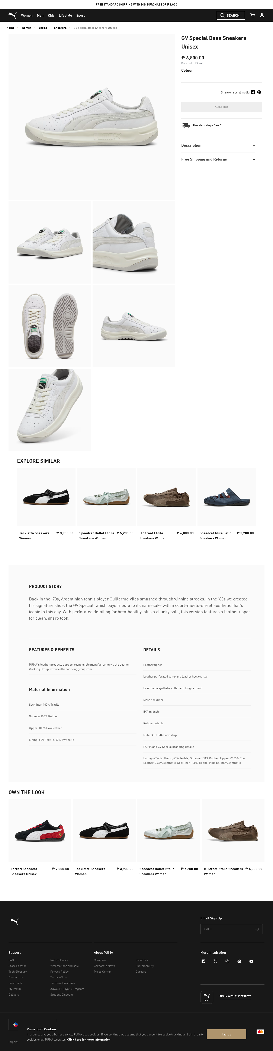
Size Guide (15, 983)
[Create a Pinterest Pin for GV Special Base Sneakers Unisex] (259, 92)
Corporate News (104, 966)
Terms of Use (58, 977)
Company (100, 960)
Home (10, 27)
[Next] (249, 508)
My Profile (15, 989)
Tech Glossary (18, 971)
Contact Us (16, 977)
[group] (46, 508)
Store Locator (17, 966)
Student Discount (61, 994)
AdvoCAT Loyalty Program (67, 989)
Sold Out (221, 107)
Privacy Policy (59, 971)
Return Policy (59, 960)
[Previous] (24, 508)
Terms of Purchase (62, 983)
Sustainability (145, 966)
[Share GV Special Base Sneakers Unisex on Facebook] (253, 92)
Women (27, 27)
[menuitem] (27, 15)
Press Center (102, 971)
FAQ (11, 960)
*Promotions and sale (64, 966)
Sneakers (60, 27)
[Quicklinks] (262, 15)
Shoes (43, 27)
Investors (142, 960)
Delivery (14, 994)
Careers (141, 971)
